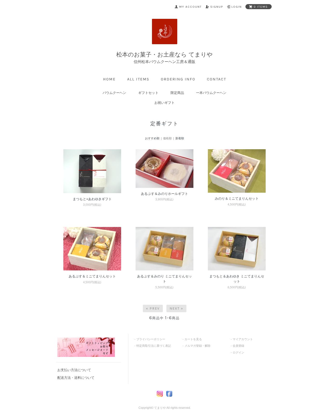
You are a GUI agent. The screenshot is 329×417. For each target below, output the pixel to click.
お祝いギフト (164, 103)
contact (216, 79)
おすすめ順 (152, 138)
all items (138, 79)
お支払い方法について (74, 370)
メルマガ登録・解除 (197, 345)
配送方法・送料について (75, 378)
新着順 (179, 138)
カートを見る (193, 339)
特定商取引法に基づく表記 (153, 345)
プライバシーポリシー (150, 339)
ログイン (238, 352)
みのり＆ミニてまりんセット (237, 198)
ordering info (178, 79)
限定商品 (177, 93)
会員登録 (238, 345)
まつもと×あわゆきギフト (92, 199)
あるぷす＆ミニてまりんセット (92, 276)
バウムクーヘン (114, 93)
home (109, 79)
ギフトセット (148, 93)
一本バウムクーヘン (211, 93)
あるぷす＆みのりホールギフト (164, 194)
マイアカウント (243, 339)
